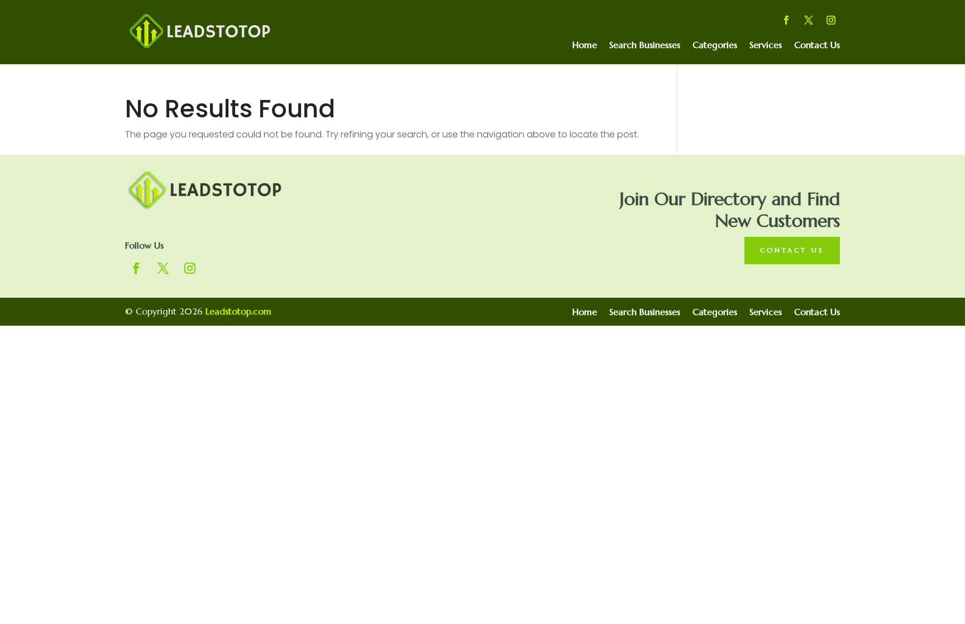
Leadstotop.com (238, 311)
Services (765, 45)
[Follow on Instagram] (831, 20)
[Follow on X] (809, 20)
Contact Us (817, 45)
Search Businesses (644, 45)
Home (584, 45)
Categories (714, 45)
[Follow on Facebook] (786, 20)
